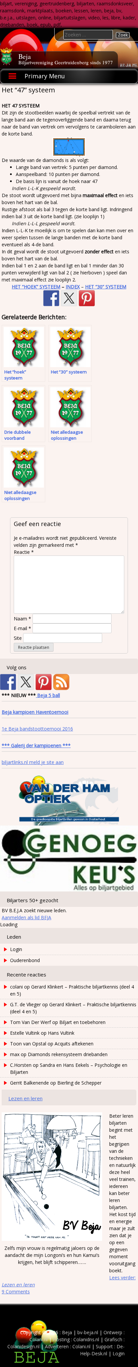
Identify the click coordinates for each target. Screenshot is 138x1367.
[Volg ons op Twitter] (26, 682)
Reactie (24, 552)
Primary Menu (44, 76)
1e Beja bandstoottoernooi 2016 (37, 728)
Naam (22, 618)
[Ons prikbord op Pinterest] (44, 682)
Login (16, 949)
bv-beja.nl (87, 1332)
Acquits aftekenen (74, 1043)
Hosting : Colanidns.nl (76, 1339)
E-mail (22, 628)
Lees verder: (69, 1281)
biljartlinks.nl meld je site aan (33, 762)
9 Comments (16, 1291)
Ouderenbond (25, 960)
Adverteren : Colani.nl (67, 1346)
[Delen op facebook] (51, 298)
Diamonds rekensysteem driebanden (68, 1054)
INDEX (73, 286)
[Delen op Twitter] (69, 298)
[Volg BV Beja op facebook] (8, 682)
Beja (24, 56)
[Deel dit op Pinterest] (87, 298)
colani (16, 987)
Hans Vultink (61, 1033)
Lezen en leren (25, 1098)
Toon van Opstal (28, 1043)
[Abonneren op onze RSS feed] (61, 682)
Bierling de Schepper (79, 1083)
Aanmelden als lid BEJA (26, 917)
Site (18, 638)
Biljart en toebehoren (82, 1022)
